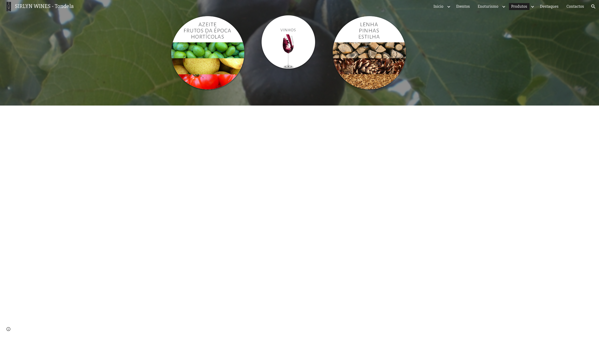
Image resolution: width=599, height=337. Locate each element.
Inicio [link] (438, 6)
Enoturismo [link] (488, 6)
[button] (593, 6)
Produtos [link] (519, 6)
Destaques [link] (549, 6)
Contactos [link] (575, 6)
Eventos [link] (463, 6)
